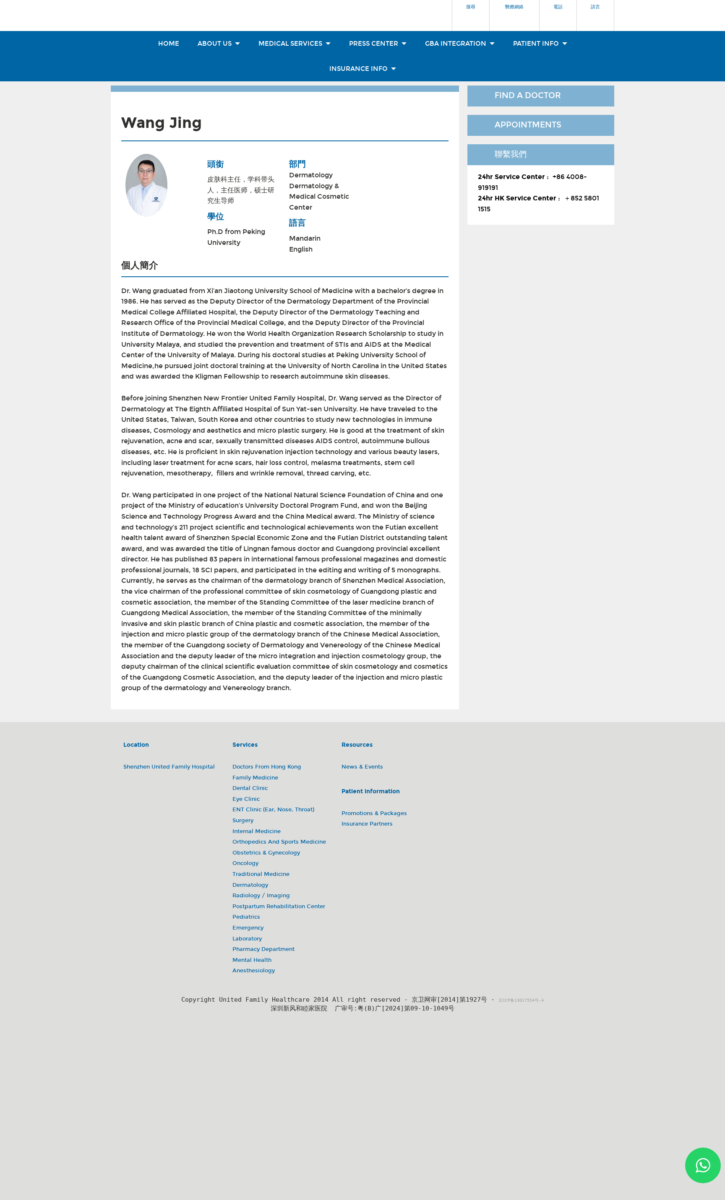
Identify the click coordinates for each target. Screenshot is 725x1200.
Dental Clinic (250, 788)
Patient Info (537, 43)
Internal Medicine (256, 831)
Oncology (245, 863)
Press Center (374, 43)
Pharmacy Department (263, 949)
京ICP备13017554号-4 (521, 1000)
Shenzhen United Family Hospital (169, 767)
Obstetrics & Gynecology (266, 852)
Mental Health (251, 960)
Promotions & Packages (374, 813)
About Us (215, 43)
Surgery (242, 820)
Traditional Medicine (260, 874)
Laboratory (247, 938)
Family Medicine (255, 777)
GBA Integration (456, 43)
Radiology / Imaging (261, 895)
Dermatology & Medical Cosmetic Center (319, 196)
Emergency (247, 928)
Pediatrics (246, 917)
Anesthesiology (253, 970)
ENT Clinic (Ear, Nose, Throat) (273, 809)
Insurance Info (359, 69)
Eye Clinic (246, 799)
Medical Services (291, 43)
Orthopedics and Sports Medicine (279, 842)
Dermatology (311, 175)
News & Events (362, 767)
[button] (470, 13)
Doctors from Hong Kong (266, 767)
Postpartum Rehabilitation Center (278, 906)
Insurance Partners (367, 824)
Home (168, 43)
